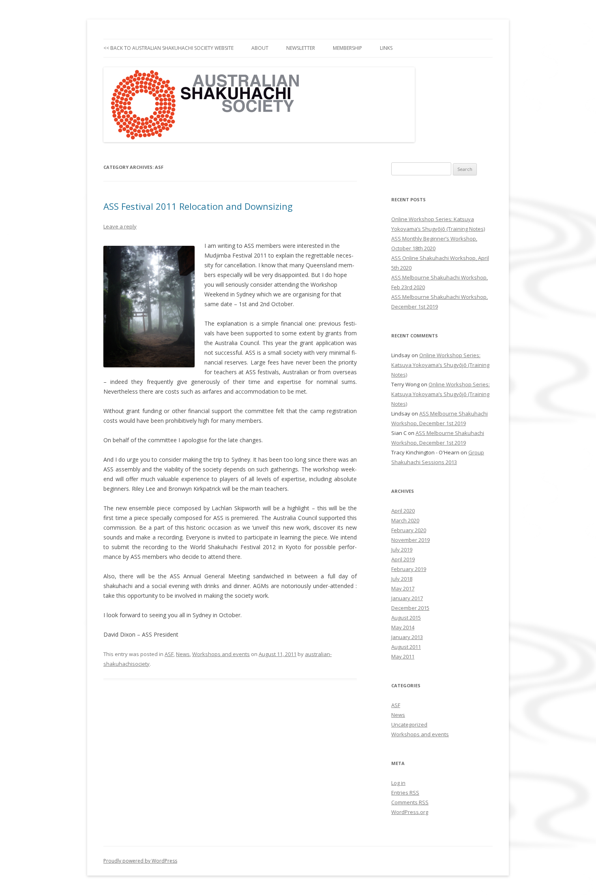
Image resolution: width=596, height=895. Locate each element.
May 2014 (402, 627)
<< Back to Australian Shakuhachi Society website (168, 48)
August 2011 (406, 646)
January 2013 (407, 637)
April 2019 (403, 559)
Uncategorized (409, 724)
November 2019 (410, 539)
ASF (169, 654)
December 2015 (410, 608)
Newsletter (300, 48)
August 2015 (406, 617)
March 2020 (405, 520)
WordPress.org (409, 812)
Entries (405, 792)
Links (386, 48)
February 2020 (408, 530)
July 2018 (401, 578)
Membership (347, 48)
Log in (398, 782)
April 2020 (403, 510)
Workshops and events (221, 654)
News (183, 654)
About (259, 48)
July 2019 (401, 549)
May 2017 (402, 588)
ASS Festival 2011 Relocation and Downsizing (198, 206)
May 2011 (402, 656)
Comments (410, 802)
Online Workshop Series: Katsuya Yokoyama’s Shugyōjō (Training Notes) (440, 365)
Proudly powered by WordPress (140, 860)
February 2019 (408, 569)
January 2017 (407, 598)
